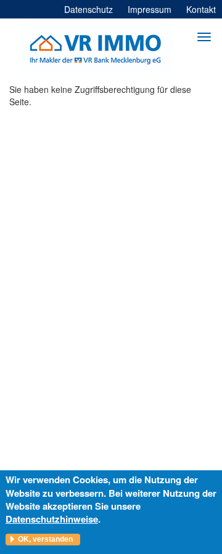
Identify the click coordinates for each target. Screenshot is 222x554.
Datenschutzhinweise (52, 519)
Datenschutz (88, 9)
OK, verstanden (45, 539)
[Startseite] (95, 48)
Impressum (149, 9)
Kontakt (201, 9)
